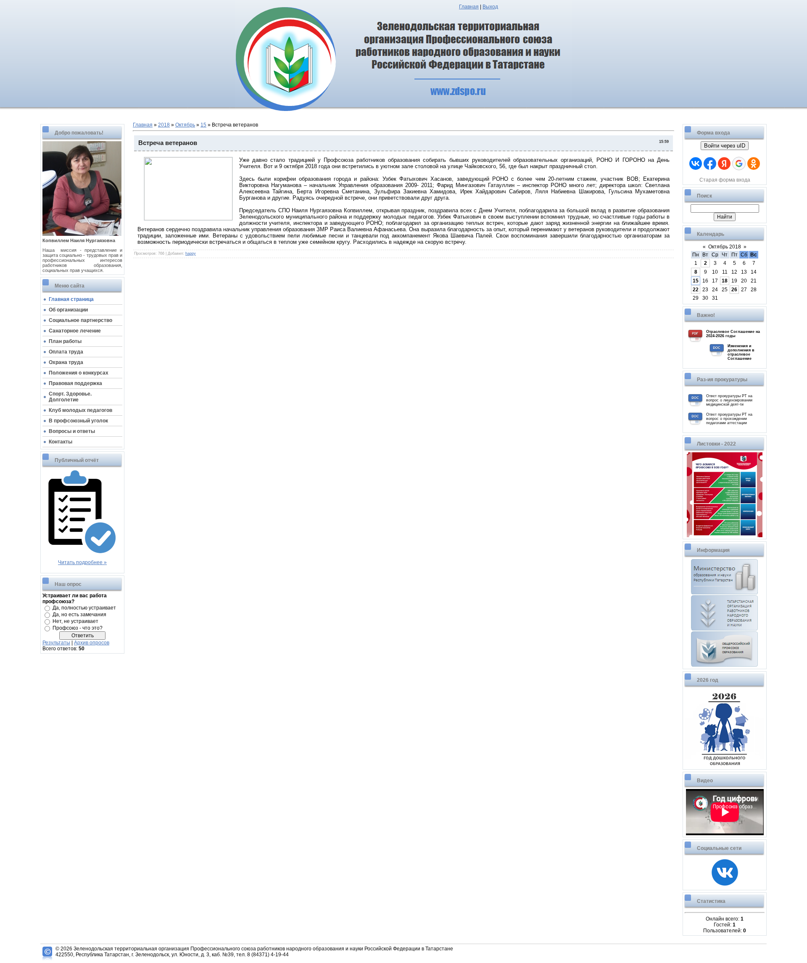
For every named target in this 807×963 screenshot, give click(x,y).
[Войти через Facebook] (710, 163)
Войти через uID (724, 145)
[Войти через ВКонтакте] (695, 163)
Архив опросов (91, 643)
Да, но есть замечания (79, 614)
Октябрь (185, 125)
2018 (164, 125)
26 (734, 290)
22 (696, 290)
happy (190, 253)
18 (725, 281)
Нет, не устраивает (75, 621)
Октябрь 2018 (724, 247)
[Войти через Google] (739, 163)
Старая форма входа (724, 180)
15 (203, 125)
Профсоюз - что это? (78, 628)
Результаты (56, 643)
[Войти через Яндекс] (724, 163)
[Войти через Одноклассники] (753, 163)
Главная (469, 7)
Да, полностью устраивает (84, 608)
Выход (490, 7)
